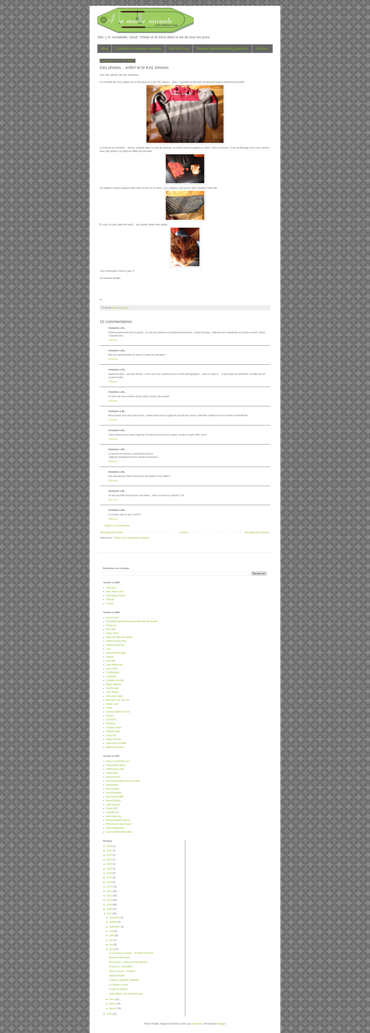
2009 (110, 904)
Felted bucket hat (115, 645)
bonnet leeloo (113, 777)
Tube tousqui (113, 804)
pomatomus (112, 785)
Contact (262, 48)
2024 (110, 846)
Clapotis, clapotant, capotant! (124, 980)
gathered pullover (115, 747)
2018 (110, 868)
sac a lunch (112, 668)
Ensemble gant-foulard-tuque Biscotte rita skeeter (132, 621)
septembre (115, 926)
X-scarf (109, 603)
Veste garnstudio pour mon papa (123, 781)
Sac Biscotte (112, 688)
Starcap (110, 599)
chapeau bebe (113, 727)
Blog (104, 48)
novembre (114, 917)
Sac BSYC (111, 719)
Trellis (109, 708)
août (111, 931)
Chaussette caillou (115, 765)
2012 (110, 891)
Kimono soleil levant (119, 957)
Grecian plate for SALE (118, 711)
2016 (110, 873)
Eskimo (110, 715)
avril (111, 949)
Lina (108, 649)
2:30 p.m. (113, 439)
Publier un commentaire (117, 525)
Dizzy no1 (111, 735)
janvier (113, 1008)
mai (111, 944)
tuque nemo (112, 633)
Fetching (110, 723)
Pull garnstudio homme (118, 820)
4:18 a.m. (113, 400)
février (112, 1003)
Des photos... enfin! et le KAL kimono (128, 962)
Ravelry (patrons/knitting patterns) (222, 48)
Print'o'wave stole (115, 769)
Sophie (110, 656)
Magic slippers (113, 684)
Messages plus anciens (257, 532)
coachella (111, 676)
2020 (110, 864)
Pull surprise (112, 788)
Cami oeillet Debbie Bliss (119, 832)
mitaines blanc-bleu (116, 641)
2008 (110, 909)
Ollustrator (197, 1023)
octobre (113, 922)
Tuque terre (112, 773)
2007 (110, 913)
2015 (110, 877)
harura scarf (112, 617)
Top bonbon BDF (115, 796)
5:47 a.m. (113, 499)
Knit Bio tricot (179, 48)
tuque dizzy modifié (116, 743)
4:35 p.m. (113, 381)
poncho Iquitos (113, 792)
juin (111, 940)
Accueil (184, 532)
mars (112, 999)
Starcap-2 (111, 587)
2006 (110, 1014)
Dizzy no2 (111, 625)
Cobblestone (112, 672)
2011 (110, 895)
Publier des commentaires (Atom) (131, 537)
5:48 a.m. (113, 519)
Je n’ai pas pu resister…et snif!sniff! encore (131, 953)
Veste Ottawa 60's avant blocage (126, 993)
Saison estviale (117, 975)
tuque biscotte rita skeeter (119, 637)
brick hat (110, 660)
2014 (110, 882)
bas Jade (111, 629)
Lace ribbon (112, 692)
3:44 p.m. (113, 340)
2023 (110, 850)
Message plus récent (111, 532)
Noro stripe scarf (114, 591)
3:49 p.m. (113, 461)
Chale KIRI (111, 808)
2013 (110, 886)
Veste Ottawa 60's (115, 828)
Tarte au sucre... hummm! (122, 971)
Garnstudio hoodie (115, 595)
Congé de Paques (118, 989)
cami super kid (113, 816)
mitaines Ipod (113, 731)
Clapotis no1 (112, 812)
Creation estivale (115, 680)
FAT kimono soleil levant (118, 824)
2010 (110, 900)
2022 (110, 855)
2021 (110, 859)
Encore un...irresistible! (121, 966)
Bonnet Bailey (113, 800)
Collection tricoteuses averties (138, 48)
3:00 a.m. (113, 480)
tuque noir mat (113, 739)
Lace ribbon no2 (114, 664)
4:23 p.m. (113, 359)
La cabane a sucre (118, 984)
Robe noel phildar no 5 (118, 761)
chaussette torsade (116, 652)
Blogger (222, 1023)
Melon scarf (112, 704)
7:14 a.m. (113, 420)
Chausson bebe (114, 696)
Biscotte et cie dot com (117, 700)
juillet (112, 935)
